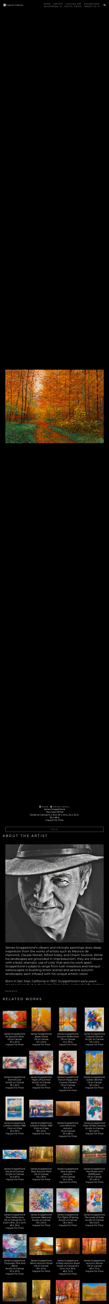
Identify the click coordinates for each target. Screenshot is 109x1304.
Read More (11, 991)
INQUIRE (54, 829)
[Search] (105, 5)
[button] (53, 6)
